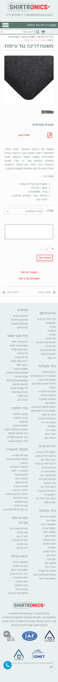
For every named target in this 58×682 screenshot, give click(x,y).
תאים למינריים (48, 471)
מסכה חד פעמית (47, 570)
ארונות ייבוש (21, 478)
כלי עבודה (22, 353)
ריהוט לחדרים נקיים (45, 463)
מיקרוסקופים (21, 501)
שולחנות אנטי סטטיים (16, 372)
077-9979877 (14, 14)
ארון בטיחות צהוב (47, 418)
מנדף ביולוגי (21, 589)
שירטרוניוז (50, 346)
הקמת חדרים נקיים (46, 452)
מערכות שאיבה (20, 455)
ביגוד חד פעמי (48, 414)
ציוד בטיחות (42, 37)
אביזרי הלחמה (20, 417)
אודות (53, 326)
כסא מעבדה (21, 581)
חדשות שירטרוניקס (46, 342)
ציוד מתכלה (50, 483)
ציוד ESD (23, 395)
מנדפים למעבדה (47, 399)
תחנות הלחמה (20, 425)
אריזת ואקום (21, 482)
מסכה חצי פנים (48, 516)
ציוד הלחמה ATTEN (17, 437)
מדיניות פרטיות (48, 350)
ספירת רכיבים (21, 486)
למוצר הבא (10, 292)
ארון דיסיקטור (21, 585)
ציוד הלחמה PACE (18, 433)
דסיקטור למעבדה (19, 466)
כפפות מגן (50, 403)
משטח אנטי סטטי (19, 345)
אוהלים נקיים (49, 467)
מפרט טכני (23, 135)
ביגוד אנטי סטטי (19, 349)
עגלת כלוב (22, 399)
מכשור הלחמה (20, 414)
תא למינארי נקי (48, 475)
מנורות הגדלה (21, 505)
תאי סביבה (22, 544)
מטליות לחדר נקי (47, 479)
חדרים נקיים (47, 446)
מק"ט (50, 210)
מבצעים (52, 330)
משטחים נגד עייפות (29, 278)
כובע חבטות (49, 539)
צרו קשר (51, 357)
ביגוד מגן (51, 555)
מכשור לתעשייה (17, 449)
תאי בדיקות (22, 547)
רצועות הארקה (20, 384)
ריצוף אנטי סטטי (19, 341)
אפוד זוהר (51, 520)
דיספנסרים (50, 494)
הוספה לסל (45, 257)
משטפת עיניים (48, 524)
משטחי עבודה (20, 368)
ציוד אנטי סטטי (17, 336)
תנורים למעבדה (20, 540)
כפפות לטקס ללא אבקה (43, 406)
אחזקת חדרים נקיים (18, 593)
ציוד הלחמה (19, 408)
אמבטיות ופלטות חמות (16, 429)
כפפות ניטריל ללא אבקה (43, 410)
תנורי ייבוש (22, 536)
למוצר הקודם (47, 292)
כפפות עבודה (49, 528)
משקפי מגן (50, 563)
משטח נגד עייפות (47, 379)
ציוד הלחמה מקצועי (18, 441)
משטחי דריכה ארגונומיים (43, 375)
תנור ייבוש (50, 434)
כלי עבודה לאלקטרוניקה (15, 509)
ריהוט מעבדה (49, 372)
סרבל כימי (50, 567)
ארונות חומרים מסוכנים (44, 383)
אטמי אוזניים (49, 543)
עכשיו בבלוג (19, 556)
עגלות (53, 387)
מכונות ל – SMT (19, 470)
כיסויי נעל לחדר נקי (46, 498)
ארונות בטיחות (48, 395)
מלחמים (23, 421)
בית (51, 37)
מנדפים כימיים (20, 315)
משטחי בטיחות (28, 37)
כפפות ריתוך (49, 532)
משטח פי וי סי (48, 422)
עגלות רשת (50, 437)
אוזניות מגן (50, 536)
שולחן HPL (50, 502)
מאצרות (52, 426)
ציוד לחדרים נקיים (19, 573)
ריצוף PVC (22, 365)
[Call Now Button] (8, 665)
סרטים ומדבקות (20, 392)
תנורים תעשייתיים (19, 528)
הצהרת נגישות (48, 354)
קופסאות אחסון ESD (17, 380)
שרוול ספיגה (49, 551)
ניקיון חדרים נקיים (47, 490)
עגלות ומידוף (21, 376)
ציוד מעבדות (47, 366)
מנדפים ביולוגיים (19, 319)
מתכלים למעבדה (47, 391)
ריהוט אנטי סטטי (19, 361)
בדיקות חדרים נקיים (45, 456)
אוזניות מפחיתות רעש (45, 574)
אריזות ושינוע (21, 357)
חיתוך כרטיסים (20, 490)
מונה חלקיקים (21, 497)
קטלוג (53, 334)
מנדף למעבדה (20, 577)
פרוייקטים (51, 338)
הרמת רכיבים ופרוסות (16, 494)
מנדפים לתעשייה (19, 323)
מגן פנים (51, 559)
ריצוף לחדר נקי (48, 486)
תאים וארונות (21, 474)
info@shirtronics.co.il (38, 14)
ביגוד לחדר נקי (48, 459)
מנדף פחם (22, 327)
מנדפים (23, 310)
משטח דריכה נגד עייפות (29, 46)
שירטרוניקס (48, 313)
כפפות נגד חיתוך (47, 578)
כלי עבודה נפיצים (19, 388)
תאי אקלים (22, 532)
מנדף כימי (50, 430)
